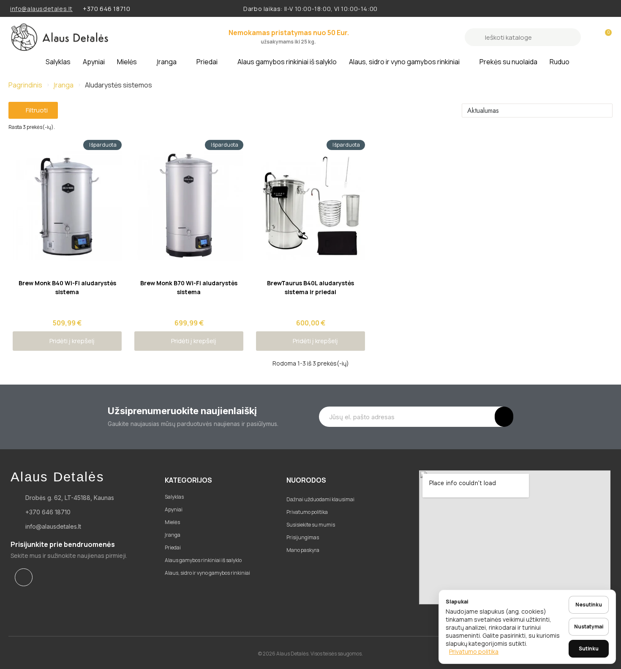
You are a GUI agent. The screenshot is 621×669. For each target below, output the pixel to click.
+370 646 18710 (106, 9)
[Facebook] (24, 577)
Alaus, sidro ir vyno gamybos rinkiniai (404, 61)
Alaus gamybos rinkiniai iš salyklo (287, 61)
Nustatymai (588, 626)
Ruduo (559, 61)
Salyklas (58, 61)
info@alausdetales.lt (41, 9)
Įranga (167, 61)
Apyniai (94, 61)
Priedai (207, 61)
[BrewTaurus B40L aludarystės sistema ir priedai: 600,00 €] (310, 236)
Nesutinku (588, 604)
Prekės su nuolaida (508, 61)
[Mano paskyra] (590, 37)
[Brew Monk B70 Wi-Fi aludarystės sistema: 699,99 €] (189, 236)
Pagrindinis (25, 85)
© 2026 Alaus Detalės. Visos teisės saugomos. (310, 653)
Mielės (127, 61)
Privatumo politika (473, 651)
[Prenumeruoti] (504, 417)
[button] (604, 37)
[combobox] (524, 37)
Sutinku (589, 648)
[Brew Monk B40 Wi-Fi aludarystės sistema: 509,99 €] (67, 236)
